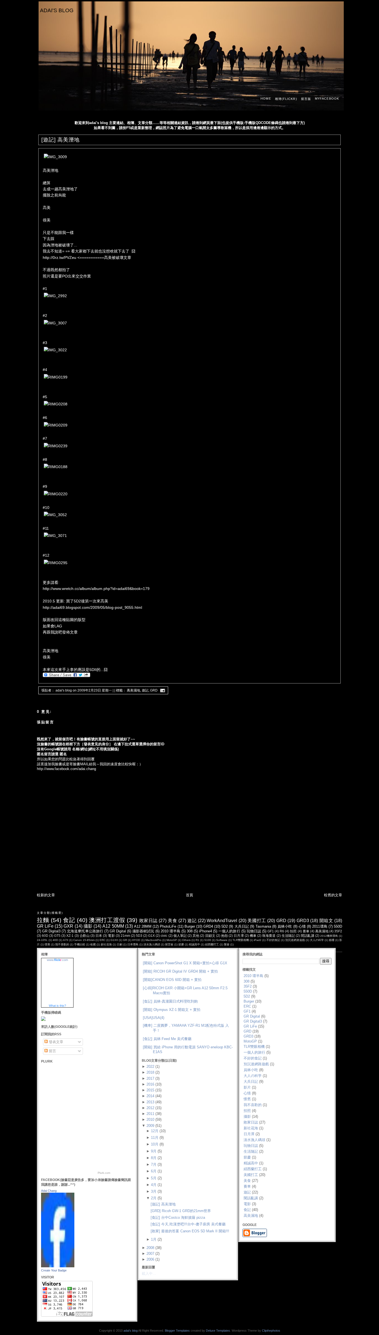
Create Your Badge (54, 1270)
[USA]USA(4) (153, 1018)
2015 (150, 1090)
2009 (150, 1126)
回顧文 (210, 935)
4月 (153, 1185)
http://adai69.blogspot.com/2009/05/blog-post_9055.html (92, 607)
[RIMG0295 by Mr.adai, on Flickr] (56, 563)
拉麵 (43, 920)
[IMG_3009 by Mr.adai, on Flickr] (55, 157)
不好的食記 (273, 940)
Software (222, 940)
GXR (68, 926)
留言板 (169, 944)
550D (338, 926)
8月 (153, 1158)
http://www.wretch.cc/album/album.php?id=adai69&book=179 (96, 588)
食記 (69, 920)
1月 (153, 1239)
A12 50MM (113, 926)
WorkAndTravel (222, 920)
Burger (190, 926)
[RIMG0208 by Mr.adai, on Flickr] (56, 404)
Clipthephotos (271, 1330)
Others (186, 940)
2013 (150, 1102)
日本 (98, 935)
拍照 (293, 931)
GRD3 (303, 920)
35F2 (338, 931)
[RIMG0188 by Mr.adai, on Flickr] (56, 467)
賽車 (306, 931)
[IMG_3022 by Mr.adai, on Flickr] (55, 350)
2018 (150, 1072)
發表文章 (55, 1042)
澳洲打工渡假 (107, 920)
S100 (207, 940)
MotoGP (171, 940)
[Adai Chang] (57, 1266)
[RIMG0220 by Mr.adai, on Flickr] (56, 494)
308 (190, 931)
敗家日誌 (148, 920)
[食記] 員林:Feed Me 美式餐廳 (167, 1039)
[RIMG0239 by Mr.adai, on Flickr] (56, 446)
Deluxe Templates (218, 1330)
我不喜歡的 (62, 944)
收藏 (93, 944)
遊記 (145, 690)
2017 (150, 1078)
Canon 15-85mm (84, 940)
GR (125, 940)
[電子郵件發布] (161, 690)
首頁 (189, 895)
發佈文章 (70, 632)
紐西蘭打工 (212, 944)
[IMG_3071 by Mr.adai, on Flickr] (55, 535)
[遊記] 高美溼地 (60, 140)
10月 (154, 1144)
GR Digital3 (51, 931)
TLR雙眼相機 (241, 940)
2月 (153, 1198)
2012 (150, 1108)
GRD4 (208, 926)
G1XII (114, 940)
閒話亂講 (307, 935)
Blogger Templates (177, 1330)
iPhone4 (205, 931)
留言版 (306, 98)
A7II (65, 940)
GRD (154, 690)
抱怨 (224, 935)
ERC (102, 940)
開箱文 (326, 920)
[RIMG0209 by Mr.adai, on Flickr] (56, 425)
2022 (150, 1066)
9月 (153, 1151)
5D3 (139, 935)
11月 (154, 1137)
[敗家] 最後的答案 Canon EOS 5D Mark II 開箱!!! (190, 1231)
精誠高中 (194, 944)
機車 (253, 935)
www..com (57, 959)
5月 (153, 1178)
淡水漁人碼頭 (151, 944)
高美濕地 (133, 690)
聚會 (226, 944)
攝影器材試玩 (143, 931)
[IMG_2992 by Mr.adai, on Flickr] (55, 296)
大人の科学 (317, 940)
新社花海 (106, 944)
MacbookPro (153, 940)
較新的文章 (46, 895)
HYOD (136, 940)
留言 (52, 1051)
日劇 (119, 944)
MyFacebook (327, 98)
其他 (196, 935)
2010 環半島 (170, 931)
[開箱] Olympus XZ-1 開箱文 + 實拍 (171, 1010)
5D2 (224, 926)
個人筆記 (180, 935)
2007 (150, 1253)
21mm (125, 935)
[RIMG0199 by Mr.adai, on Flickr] (56, 377)
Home (266, 98)
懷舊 (47, 944)
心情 (302, 926)
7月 (153, 1164)
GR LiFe (45, 926)
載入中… (149, 1273)
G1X (151, 935)
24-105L (42, 940)
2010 (150, 1119)
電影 (111, 935)
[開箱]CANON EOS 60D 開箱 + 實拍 (172, 980)
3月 (153, 1191)
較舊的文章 (333, 895)
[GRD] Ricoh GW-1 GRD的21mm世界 (181, 1211)
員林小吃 (284, 926)
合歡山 (85, 935)
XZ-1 (70, 935)
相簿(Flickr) (286, 98)
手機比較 (79, 944)
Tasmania (263, 926)
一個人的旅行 (229, 931)
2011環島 (319, 926)
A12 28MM (142, 926)
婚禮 (331, 940)
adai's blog (57, 10)
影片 (247, 1087)
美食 (172, 920)
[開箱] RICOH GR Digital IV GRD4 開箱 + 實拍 (180, 971)
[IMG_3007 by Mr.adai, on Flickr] (55, 323)
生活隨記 (288, 935)
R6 (282, 931)
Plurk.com (104, 1172)
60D (45, 935)
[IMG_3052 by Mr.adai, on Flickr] (55, 515)
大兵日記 (241, 926)
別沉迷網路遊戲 (295, 940)
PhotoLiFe (168, 926)
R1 (197, 940)
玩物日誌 (254, 931)
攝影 (88, 926)
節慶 (181, 944)
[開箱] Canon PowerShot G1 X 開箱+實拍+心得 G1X (185, 963)
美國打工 (256, 920)
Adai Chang (49, 1190)
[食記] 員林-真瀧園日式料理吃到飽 (170, 1001)
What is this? (57, 1005)
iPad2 (257, 940)
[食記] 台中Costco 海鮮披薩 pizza (178, 1217)
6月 (153, 1171)
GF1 (270, 931)
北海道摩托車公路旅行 (85, 931)
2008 (150, 1248)
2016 (150, 1084)
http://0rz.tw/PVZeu (59, 257)
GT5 (57, 935)
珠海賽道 (269, 935)
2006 (150, 1259)
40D (55, 940)
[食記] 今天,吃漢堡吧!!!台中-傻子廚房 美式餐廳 (188, 1224)
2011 (150, 1114)
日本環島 (132, 944)
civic (164, 935)
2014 (150, 1096)
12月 (154, 1131)
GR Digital (118, 931)
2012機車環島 (329, 935)
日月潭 (239, 935)
